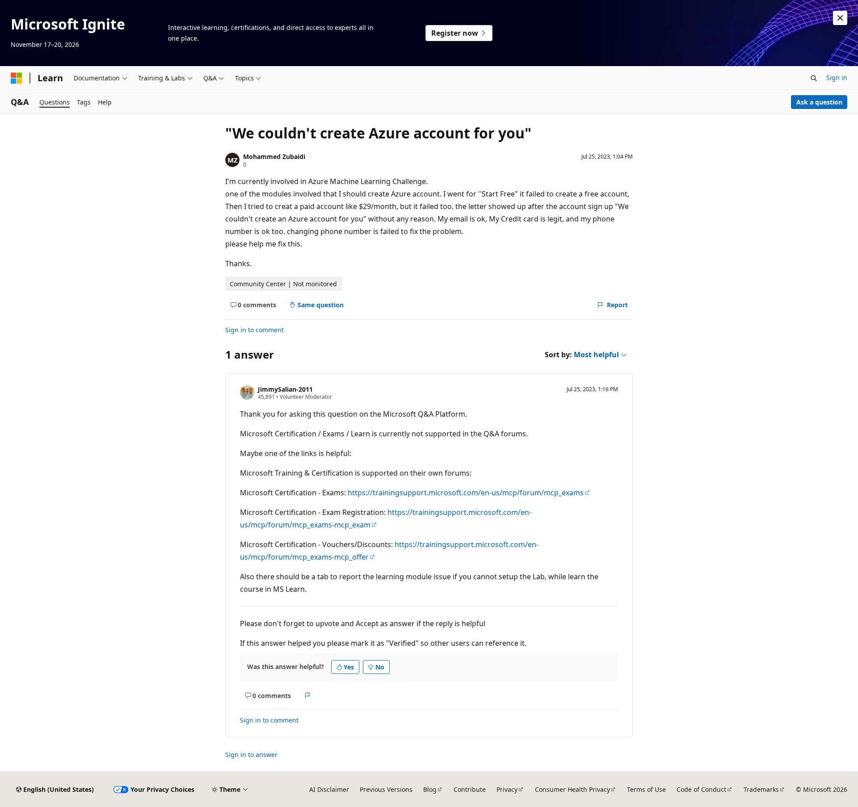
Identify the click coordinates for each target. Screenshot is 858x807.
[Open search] (814, 78)
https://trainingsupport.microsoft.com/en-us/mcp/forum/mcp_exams (466, 493)
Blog (430, 789)
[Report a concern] (307, 695)
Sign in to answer (251, 754)
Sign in (836, 77)
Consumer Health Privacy (572, 789)
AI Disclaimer (329, 789)
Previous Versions (386, 789)
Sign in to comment (254, 330)
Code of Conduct (701, 789)
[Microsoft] (16, 78)
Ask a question (819, 102)
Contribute (470, 789)
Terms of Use (646, 789)
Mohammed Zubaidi (274, 156)
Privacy (506, 789)
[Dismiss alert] (840, 18)
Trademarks (761, 789)
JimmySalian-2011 (285, 389)
